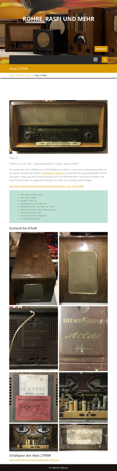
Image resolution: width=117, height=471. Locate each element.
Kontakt (101, 49)
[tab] (95, 59)
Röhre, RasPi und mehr (58, 19)
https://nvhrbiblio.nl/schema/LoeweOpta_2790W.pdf (34, 460)
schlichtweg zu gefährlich (53, 173)
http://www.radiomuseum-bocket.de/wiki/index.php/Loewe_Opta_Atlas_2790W (46, 186)
